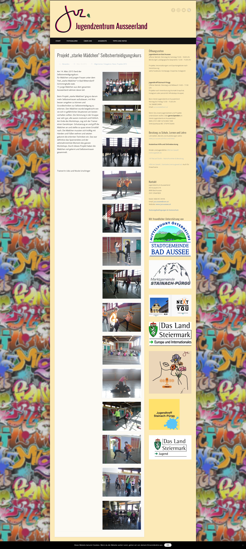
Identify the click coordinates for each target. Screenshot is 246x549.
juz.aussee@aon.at (161, 107)
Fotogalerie (72, 41)
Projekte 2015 (122, 64)
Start (58, 41)
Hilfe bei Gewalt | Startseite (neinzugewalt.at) (165, 164)
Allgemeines (98, 64)
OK (168, 545)
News (114, 64)
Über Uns (88, 41)
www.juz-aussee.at (163, 204)
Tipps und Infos (120, 41)
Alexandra (65, 64)
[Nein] (243, 545)
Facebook (173, 10)
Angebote (102, 41)
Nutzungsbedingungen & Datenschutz (163, 210)
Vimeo (184, 10)
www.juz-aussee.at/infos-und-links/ (162, 138)
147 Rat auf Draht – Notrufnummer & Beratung (166, 158)
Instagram (178, 10)
